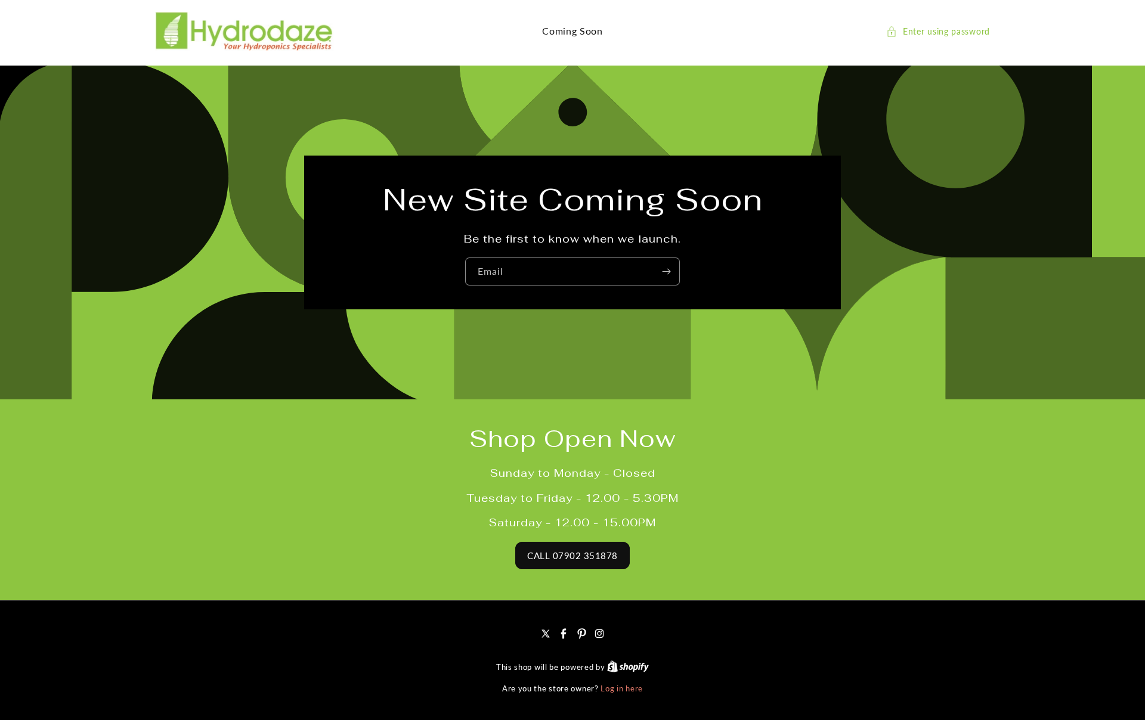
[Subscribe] (666, 271)
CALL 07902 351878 (572, 555)
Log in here (622, 688)
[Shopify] (628, 667)
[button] (938, 31)
